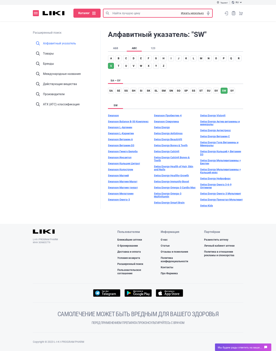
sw (224, 90)
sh (133, 90)
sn (171, 90)
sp (186, 90)
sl (156, 90)
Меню (36, 13)
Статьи (165, 245)
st (201, 90)
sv (216, 90)
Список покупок (233, 13)
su (208, 90)
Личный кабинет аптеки (219, 245)
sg (126, 90)
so (178, 90)
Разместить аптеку (216, 239)
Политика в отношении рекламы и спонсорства (219, 253)
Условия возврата (128, 257)
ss (193, 90)
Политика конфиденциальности (174, 259)
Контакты (167, 267)
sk (148, 90)
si (141, 90)
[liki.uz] (54, 13)
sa (111, 90)
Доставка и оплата (129, 251)
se (118, 90)
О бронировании (127, 245)
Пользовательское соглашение (129, 271)
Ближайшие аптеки (129, 239)
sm (164, 90)
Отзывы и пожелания (174, 251)
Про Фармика (169, 273)
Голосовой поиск (208, 13)
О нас (164, 239)
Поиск (107, 13)
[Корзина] (241, 13)
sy (232, 90)
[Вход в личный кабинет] (226, 13)
